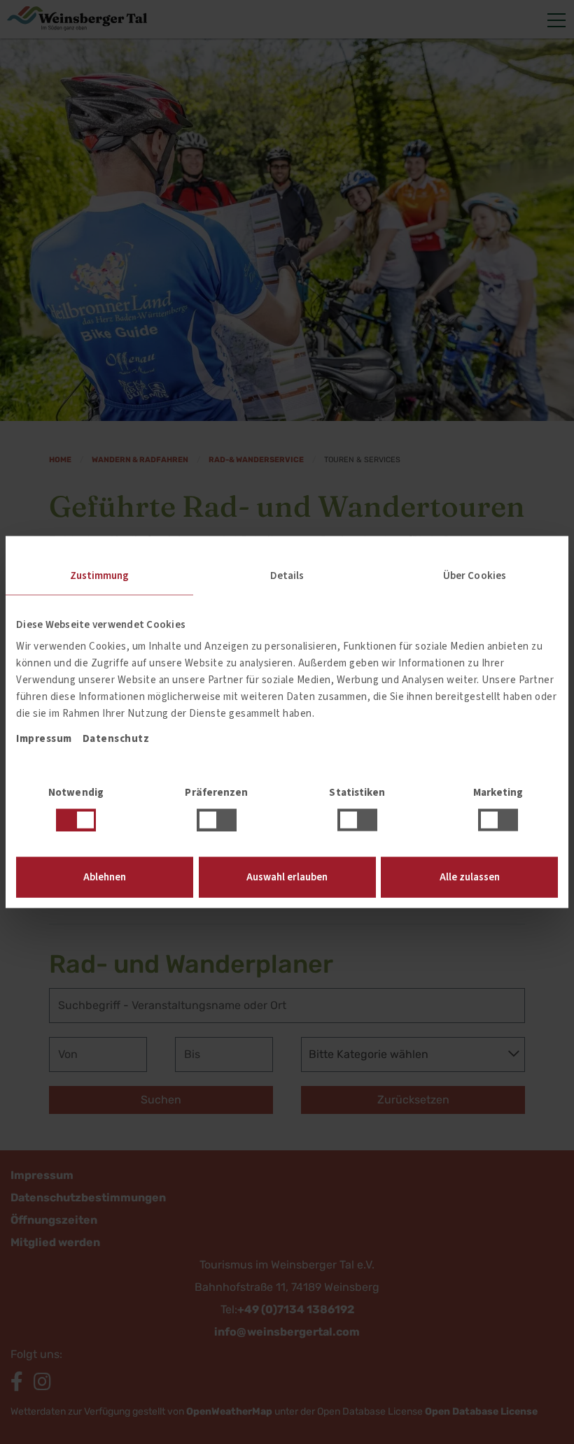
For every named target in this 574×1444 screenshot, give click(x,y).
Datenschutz (116, 738)
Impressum (44, 738)
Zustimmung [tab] (100, 575)
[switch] (217, 819)
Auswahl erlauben (287, 877)
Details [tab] (287, 575)
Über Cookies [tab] (474, 575)
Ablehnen (104, 877)
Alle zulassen (470, 877)
